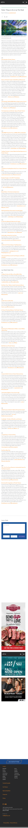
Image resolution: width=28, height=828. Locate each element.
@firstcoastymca (10, 307)
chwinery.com (11, 96)
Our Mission (5, 787)
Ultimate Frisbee (17, 774)
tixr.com (14, 414)
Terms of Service (13, 822)
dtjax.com (11, 342)
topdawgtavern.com (13, 251)
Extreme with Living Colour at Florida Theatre (11, 482)
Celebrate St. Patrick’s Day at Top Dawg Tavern (11, 244)
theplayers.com (6, 107)
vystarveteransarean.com (7, 174)
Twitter (4, 804)
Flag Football (5, 774)
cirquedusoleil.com (18, 387)
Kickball (4, 776)
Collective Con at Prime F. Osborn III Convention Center (13, 409)
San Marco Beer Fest (5, 450)
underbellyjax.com (14, 148)
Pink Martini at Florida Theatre (8, 345)
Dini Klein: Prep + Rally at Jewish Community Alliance (12, 285)
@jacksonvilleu (4, 403)
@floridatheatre (23, 76)
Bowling (4, 770)
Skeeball (4, 779)
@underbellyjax (22, 148)
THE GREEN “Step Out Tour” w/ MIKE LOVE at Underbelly (13, 132)
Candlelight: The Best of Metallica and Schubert (11, 419)
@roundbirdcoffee (15, 282)
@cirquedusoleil (4, 389)
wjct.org (4, 187)
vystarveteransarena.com (7, 240)
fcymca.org (3, 307)
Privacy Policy (6, 822)
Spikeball (15, 771)
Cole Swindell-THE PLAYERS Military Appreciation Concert (13, 101)
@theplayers (13, 107)
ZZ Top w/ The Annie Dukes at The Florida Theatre (12, 310)
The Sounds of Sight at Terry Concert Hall (10, 392)
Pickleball (4, 777)
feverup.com (10, 428)
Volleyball (16, 776)
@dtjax (15, 342)
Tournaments (16, 773)
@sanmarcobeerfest (5, 461)
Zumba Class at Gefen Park (7, 300)
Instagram (6, 804)
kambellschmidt (12, 12)
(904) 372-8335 (6, 810)
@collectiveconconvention (7, 416)
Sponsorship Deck (6, 790)
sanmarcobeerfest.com (19, 459)
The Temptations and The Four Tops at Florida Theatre (13, 110)
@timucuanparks (14, 447)
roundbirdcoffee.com (5, 282)
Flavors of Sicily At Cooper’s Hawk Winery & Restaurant (13, 79)
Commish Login (6, 783)
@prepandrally (4, 294)
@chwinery (17, 96)
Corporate (5, 794)
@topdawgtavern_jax (6, 252)
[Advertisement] (14, 562)
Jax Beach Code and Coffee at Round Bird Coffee (11, 274)
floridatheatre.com (14, 76)
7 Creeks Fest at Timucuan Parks (8, 434)
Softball (15, 770)
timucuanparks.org (5, 447)
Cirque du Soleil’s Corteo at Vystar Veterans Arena (12, 373)
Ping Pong (16, 777)
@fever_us (16, 428)
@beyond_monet (5, 207)
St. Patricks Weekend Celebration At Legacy (10, 221)
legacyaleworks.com (12, 232)
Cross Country (5, 773)
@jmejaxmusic (10, 187)
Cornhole (4, 771)
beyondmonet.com (21, 205)
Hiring (4, 798)
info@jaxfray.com (6, 815)
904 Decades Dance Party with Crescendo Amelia (12, 210)
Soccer (15, 768)
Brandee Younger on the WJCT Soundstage (10, 177)
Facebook (3, 804)
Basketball (4, 768)
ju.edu (22, 402)
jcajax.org (20, 292)
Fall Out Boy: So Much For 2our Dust (9, 235)
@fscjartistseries (14, 479)
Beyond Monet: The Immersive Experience (10, 191)
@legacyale (19, 232)
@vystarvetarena (17, 174)
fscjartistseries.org (5, 479)
